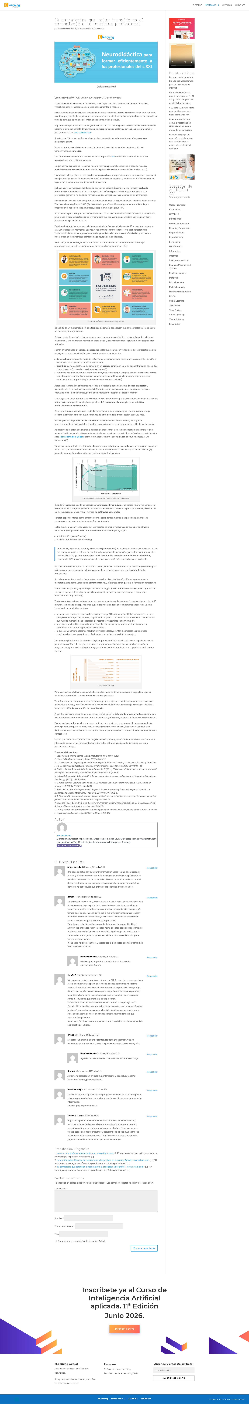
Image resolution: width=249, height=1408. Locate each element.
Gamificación (175, 246)
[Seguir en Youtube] (22, 1399)
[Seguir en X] (11, 1399)
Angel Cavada (74, 867)
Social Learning (176, 301)
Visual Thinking (176, 319)
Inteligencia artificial (179, 260)
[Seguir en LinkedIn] (17, 1399)
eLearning (197, 5)
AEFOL (242, 1399)
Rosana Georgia (75, 1089)
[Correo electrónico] (80, 845)
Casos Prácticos (177, 205)
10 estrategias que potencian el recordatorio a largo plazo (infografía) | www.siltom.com (100, 1166)
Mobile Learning (177, 287)
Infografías (174, 251)
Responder (152, 868)
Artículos (227, 5)
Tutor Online (175, 310)
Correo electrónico (64, 1226)
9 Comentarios (98, 29)
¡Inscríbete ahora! (124, 1328)
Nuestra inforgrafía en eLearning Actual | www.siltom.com (85, 1153)
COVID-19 (174, 214)
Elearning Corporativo (179, 228)
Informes (173, 255)
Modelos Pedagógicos (180, 291)
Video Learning (176, 314)
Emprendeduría (176, 232)
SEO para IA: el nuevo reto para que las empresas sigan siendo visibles (181, 111)
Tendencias (174, 305)
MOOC (172, 296)
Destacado (211, 5)
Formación (86, 29)
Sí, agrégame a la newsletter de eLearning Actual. (81, 1241)
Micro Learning (176, 282)
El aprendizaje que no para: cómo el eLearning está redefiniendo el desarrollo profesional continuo (181, 141)
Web (56, 1234)
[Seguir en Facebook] (6, 1399)
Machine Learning (177, 273)
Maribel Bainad (64, 29)
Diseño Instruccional (179, 223)
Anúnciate (240, 5)
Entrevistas (174, 324)
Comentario (61, 1188)
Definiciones (175, 218)
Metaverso (174, 277)
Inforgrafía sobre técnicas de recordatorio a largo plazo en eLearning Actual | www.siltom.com (103, 1160)
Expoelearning (176, 237)
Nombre (59, 1218)
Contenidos (175, 209)
